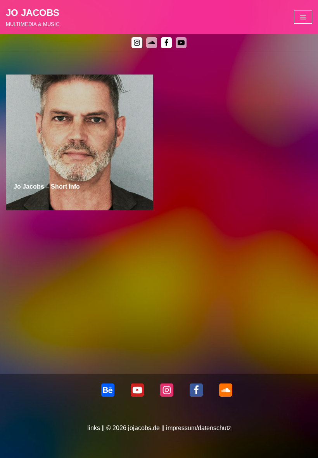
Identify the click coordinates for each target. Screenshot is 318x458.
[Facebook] (166, 42)
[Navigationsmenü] (303, 17)
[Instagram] (136, 42)
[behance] (107, 390)
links (93, 428)
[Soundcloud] (225, 390)
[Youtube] (181, 42)
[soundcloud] (151, 42)
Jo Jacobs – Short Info (47, 186)
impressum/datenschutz (198, 428)
